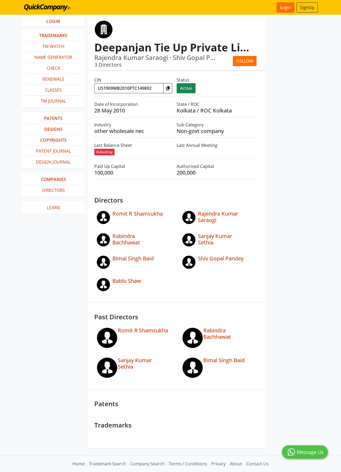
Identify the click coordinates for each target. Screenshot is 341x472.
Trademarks (53, 35)
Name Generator (53, 57)
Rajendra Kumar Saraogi (218, 217)
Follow (244, 61)
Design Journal (53, 162)
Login (285, 7)
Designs (53, 129)
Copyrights (53, 140)
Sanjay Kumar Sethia (215, 239)
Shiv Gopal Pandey (220, 258)
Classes (53, 90)
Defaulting (104, 152)
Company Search (147, 464)
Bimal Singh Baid (133, 258)
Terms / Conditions (188, 464)
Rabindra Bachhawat (126, 239)
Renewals (53, 79)
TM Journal (53, 101)
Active (186, 88)
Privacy (218, 464)
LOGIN (53, 21)
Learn (53, 208)
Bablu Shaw (126, 280)
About (236, 464)
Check (53, 68)
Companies (53, 179)
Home (78, 464)
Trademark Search (107, 464)
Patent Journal (53, 151)
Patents (53, 118)
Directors (53, 190)
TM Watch (53, 46)
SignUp (307, 7)
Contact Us (257, 464)
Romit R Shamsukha (137, 213)
